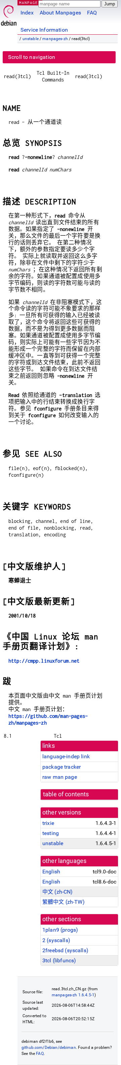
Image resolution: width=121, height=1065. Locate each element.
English (51, 871)
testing (50, 833)
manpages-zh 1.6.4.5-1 (73, 995)
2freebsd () (65, 950)
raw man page (59, 777)
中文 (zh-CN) (57, 892)
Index (27, 12)
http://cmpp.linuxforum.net (44, 661)
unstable (31, 38)
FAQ (92, 12)
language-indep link (66, 756)
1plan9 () (60, 930)
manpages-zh (55, 38)
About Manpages (60, 12)
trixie (48, 823)
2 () (56, 940)
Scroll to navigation (31, 57)
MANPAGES (30, 2)
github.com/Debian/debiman (49, 1047)
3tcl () (59, 960)
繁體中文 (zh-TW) (63, 902)
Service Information (44, 30)
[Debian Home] (8, 13)
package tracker (61, 767)
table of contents (66, 794)
